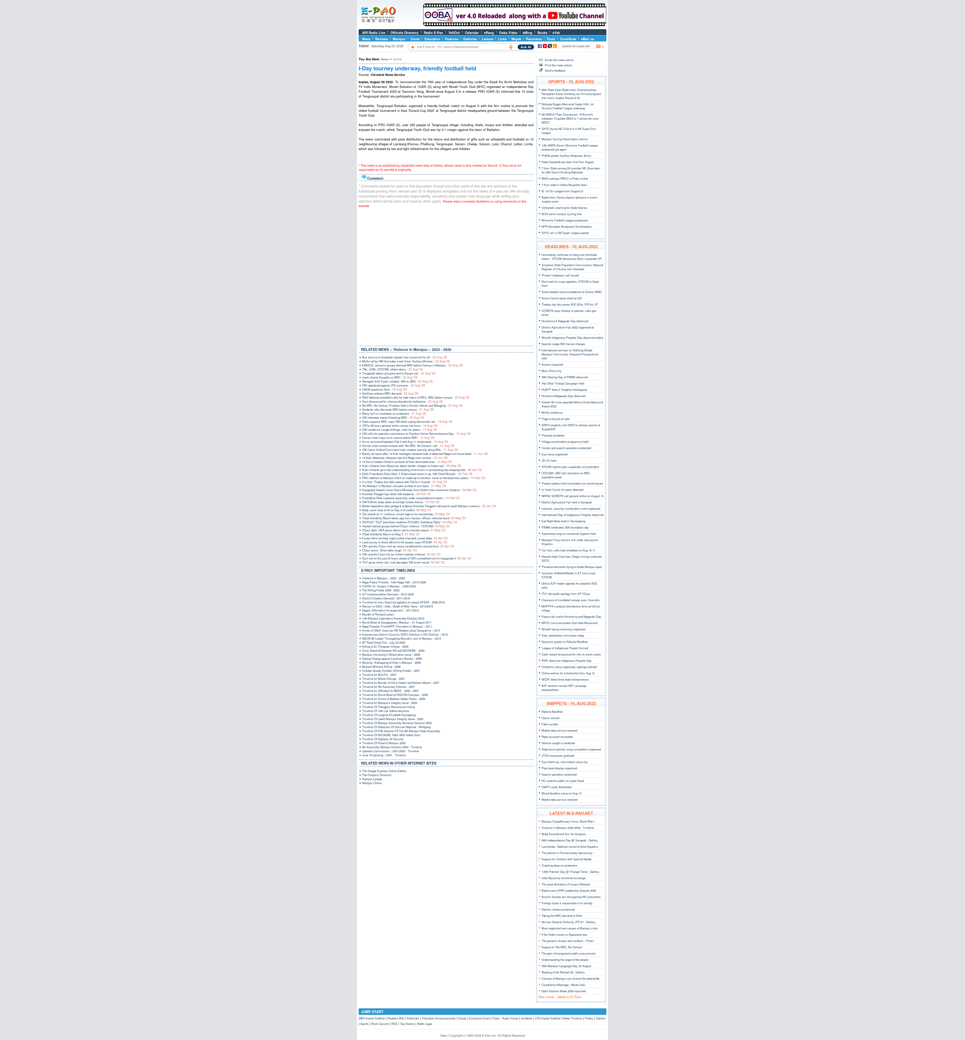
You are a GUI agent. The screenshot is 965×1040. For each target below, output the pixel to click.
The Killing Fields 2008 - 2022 (381, 590)
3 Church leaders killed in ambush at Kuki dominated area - (407, 462)
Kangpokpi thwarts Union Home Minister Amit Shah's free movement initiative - (419, 490)
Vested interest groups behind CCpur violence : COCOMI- (406, 526)
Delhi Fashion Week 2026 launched (564, 991)
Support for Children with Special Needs (567, 859)
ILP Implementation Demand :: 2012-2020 (388, 594)
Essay (462, 1018)
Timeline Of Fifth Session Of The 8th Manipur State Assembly (401, 731)
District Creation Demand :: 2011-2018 (386, 598)
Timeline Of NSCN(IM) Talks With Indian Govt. (391, 735)
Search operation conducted (559, 774)
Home (385, 59)
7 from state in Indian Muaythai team (564, 185)
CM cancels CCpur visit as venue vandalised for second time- (408, 546)
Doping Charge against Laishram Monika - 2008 (392, 658)
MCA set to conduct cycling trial (562, 214)
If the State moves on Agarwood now (564, 934)
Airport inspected (552, 364)
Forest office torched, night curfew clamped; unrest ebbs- (405, 538)
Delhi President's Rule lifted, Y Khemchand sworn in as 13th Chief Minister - (417, 474)
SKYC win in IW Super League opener (565, 233)
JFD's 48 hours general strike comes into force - (400, 425)
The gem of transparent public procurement (568, 953)
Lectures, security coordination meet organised (571, 508)
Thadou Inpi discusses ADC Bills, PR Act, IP (570, 304)
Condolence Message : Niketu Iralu (563, 985)
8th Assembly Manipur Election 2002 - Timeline (392, 747)
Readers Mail (396, 1018)
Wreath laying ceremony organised (563, 629)
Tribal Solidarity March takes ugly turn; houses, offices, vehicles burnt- (414, 518)
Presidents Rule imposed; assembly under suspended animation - (411, 498)
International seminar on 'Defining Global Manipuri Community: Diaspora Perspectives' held (570, 354)
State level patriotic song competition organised (571, 749)
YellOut (454, 32)
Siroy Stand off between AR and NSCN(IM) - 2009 (393, 650)
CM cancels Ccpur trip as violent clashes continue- (401, 554)
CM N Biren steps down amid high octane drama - (401, 502)
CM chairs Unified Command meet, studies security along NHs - (410, 450)
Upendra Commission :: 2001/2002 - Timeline (390, 751)
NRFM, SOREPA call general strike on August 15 (573, 496)
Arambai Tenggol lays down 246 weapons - (396, 494)
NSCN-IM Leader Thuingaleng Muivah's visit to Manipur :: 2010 (401, 638)
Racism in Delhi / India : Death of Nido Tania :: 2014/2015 (397, 606)
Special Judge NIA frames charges (563, 344)
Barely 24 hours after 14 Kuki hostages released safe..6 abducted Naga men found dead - (425, 454)
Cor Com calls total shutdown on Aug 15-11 (569, 550)
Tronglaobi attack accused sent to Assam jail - (398, 373)
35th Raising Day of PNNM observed (565, 377)
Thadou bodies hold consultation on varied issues (572, 483)
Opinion (601, 1018)
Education (432, 38)
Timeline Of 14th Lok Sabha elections (385, 711)
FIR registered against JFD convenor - (393, 385)
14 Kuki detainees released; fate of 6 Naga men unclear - (405, 458)
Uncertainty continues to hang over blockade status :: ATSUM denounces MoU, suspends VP (572, 257)
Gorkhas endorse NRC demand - (390, 393)
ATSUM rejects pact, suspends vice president (570, 467)
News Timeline (572, 1018)
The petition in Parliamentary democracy (567, 853)
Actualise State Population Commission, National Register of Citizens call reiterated (572, 267)
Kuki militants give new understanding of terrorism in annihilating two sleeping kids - (422, 470)
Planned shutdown (553, 435)
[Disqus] (446, 276)
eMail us (587, 38)
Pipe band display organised (559, 768)
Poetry (589, 1018)
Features (451, 38)
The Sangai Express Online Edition (384, 771)
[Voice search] (510, 47)
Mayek (516, 38)
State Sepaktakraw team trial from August (568, 162)
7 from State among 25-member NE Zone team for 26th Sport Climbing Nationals (571, 170)
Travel (415, 38)
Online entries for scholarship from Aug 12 (568, 673)
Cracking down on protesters (559, 865)
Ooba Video (508, 32)
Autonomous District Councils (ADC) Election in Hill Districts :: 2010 (405, 634)
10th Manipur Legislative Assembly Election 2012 (393, 618)
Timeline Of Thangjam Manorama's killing (388, 707)
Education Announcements (439, 1018)
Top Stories (407, 1024)
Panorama (534, 38)
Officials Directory (404, 32)
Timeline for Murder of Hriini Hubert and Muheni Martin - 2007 (400, 683)
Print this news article (558, 65)
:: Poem (568, 941)
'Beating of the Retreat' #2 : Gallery (563, 972)
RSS (394, 1024)
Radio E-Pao (433, 32)
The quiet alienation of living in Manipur (566, 884)
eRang (489, 32)
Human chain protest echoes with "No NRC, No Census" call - (408, 446)
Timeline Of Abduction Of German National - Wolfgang (396, 727)
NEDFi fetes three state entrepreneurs (565, 679)
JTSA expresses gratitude (558, 755)
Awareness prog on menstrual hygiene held (569, 534)
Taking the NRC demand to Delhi (562, 916)
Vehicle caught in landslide (558, 743)
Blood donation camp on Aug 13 (561, 793)
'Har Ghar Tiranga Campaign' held (563, 383)
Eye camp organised (554, 454)
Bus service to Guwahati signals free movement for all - (404, 357)
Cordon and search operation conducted (566, 448)
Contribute (568, 38)
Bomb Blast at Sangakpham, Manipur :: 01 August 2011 (396, 622)
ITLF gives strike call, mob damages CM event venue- (403, 562)
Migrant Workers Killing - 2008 (381, 667)
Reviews (381, 38)
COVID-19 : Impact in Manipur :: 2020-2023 (389, 586)
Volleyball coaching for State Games (564, 208)
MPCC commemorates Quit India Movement (570, 623)
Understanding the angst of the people (565, 960)
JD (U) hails (549, 460)
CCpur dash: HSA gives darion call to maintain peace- (403, 530)
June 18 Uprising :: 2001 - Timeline (384, 755)
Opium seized (550, 718)
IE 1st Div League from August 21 (563, 191)
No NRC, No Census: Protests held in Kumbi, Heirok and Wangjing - (412, 405)
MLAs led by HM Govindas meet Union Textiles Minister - (406, 361)
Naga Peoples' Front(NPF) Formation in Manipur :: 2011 (397, 626)
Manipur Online (371, 783)
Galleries (470, 38)
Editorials (413, 1018)
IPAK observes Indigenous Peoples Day (567, 660)
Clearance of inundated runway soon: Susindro (571, 600)
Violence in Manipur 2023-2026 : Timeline (568, 828)
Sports (364, 1024)
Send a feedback (555, 70)
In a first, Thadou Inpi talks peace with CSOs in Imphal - (404, 482)
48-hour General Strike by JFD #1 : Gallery (568, 922)
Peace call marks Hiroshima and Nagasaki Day (571, 616)
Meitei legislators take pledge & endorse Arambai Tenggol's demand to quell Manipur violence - (429, 506)
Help (443, 1035)
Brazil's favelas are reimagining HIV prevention (571, 897)
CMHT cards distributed (556, 787)
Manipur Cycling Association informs (565, 139)
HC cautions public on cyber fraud (563, 781)
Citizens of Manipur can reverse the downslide (570, 978)
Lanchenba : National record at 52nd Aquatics (570, 846)
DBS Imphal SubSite (372, 1018)
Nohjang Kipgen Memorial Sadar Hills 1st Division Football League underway (568, 106)
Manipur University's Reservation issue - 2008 (391, 654)
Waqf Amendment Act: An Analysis (564, 834)
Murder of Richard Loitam (378, 614)
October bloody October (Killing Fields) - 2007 (391, 671)
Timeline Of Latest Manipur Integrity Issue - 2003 (392, 719)
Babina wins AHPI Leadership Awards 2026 (569, 890)
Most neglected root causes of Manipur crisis (570, 928)
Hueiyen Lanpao (372, 779)
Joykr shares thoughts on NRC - (389, 377)
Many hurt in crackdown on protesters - (394, 413)
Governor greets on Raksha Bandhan (565, 642)
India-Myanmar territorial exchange (564, 878)
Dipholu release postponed (558, 909)
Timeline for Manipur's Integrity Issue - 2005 (389, 703)
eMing (527, 32)
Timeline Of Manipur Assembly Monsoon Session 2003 (397, 723)
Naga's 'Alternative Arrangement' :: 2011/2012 (390, 610)
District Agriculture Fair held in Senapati (567, 502)
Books (542, 32)
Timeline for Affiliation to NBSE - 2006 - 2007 (390, 691)
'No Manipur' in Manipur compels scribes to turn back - (404, 486)
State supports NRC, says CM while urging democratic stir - (407, 421)
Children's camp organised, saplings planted (569, 667)
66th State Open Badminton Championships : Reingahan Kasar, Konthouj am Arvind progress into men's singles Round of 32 (571, 94)
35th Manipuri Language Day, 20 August (566, 966)
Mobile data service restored (559, 730)
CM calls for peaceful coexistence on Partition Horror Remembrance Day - (416, 434)
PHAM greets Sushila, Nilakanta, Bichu (566, 156)
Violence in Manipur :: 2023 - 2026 (383, 578)
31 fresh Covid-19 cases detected (562, 490)
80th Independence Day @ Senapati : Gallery (570, 840)
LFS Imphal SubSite (547, 1018)
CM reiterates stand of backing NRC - (393, 417)
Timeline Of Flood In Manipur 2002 (384, 743)
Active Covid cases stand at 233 (562, 298)
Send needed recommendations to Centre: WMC (572, 292)
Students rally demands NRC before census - (398, 409)
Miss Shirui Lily (551, 371)
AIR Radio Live (373, 32)
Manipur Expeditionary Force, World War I (568, 821)
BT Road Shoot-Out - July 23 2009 (383, 642)
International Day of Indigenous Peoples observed (572, 515)
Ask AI (525, 47)
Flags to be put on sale (556, 419)
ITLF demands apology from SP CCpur (566, 594)
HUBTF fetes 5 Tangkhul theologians (564, 390)
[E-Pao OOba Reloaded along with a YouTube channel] (514, 25)
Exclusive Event (479, 1018)
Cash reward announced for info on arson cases (571, 654)
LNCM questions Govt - (384, 389)
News (366, 38)
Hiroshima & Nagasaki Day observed (565, 321)
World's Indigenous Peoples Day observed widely (572, 338)
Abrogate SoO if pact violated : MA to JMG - (397, 381)
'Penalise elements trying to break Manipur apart (572, 567)
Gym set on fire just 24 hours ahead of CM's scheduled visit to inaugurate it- (416, 558)
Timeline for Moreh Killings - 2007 (383, 679)
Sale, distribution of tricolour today (563, 635)
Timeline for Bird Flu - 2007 (379, 675)
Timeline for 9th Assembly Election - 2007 (388, 687)
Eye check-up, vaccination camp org (564, 762)
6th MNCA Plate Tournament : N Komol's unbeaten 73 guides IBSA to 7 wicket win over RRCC (570, 118)
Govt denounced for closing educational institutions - (402, 401)
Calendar (472, 32)
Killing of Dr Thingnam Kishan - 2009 (385, 646)
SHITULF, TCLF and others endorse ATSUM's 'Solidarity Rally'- (409, 522)
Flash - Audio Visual (505, 1018)
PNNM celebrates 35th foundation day (565, 527)
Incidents (526, 1018)
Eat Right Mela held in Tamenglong (563, 521)
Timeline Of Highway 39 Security (383, 739)
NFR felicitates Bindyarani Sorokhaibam (567, 226)
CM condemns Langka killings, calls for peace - (399, 430)
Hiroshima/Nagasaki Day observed (563, 396)
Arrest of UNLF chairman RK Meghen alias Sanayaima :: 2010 (401, 630)
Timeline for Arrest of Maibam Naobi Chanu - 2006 (393, 699)
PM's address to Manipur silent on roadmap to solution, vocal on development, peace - (423, 478)
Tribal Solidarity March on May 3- (391, 534)
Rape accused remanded (557, 737)
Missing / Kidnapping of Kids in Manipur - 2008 (391, 662)
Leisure (487, 38)
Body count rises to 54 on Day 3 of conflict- (396, 510)
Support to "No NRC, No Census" (562, 947)
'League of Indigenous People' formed (565, 648)
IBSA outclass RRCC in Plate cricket (565, 178)
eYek (556, 32)
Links (502, 38)
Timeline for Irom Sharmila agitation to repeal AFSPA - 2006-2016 (403, 602)
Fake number (550, 724)
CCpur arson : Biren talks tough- (389, 550)
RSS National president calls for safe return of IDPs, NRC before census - (415, 397)
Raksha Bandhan (552, 712)
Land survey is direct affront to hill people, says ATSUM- (404, 542)
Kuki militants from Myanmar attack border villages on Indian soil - (411, 466)
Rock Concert (380, 1024)
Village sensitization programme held (565, 442)
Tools (551, 38)
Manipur (399, 38)
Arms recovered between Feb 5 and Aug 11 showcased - (405, 442)
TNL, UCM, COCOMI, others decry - (392, 369)
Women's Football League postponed (565, 220)
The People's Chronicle (376, 775)
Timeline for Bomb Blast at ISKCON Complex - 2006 (395, 695)
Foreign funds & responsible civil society (567, 903)
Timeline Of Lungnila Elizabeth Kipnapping (389, 715)
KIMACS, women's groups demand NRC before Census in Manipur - (412, 365)
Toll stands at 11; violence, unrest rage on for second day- (406, 514)
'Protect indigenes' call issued (560, 275)
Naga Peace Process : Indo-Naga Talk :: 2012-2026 (394, 582)
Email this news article (559, 60)
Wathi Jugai (424, 1024)
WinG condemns (552, 412)
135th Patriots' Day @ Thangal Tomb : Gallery (570, 872)
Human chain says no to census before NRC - (398, 438)
